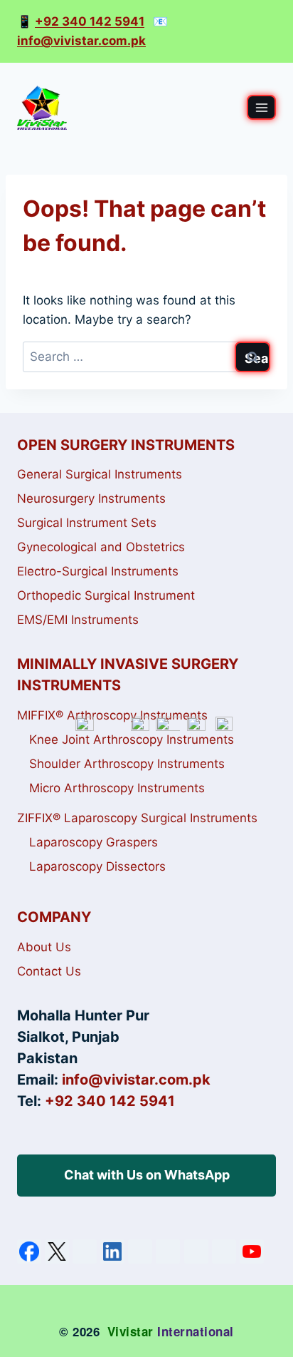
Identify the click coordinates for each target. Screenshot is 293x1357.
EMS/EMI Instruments (78, 620)
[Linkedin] (112, 1251)
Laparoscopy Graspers (93, 842)
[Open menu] (261, 107)
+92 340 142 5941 (89, 21)
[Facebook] (29, 1251)
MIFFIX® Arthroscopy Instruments (112, 715)
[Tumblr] (224, 1251)
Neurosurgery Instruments (91, 498)
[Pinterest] (168, 1251)
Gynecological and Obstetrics (101, 547)
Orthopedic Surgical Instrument (106, 595)
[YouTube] (252, 1251)
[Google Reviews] (140, 1251)
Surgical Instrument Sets (86, 523)
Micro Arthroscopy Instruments (117, 788)
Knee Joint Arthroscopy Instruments (131, 739)
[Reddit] (196, 1251)
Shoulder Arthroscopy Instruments (127, 764)
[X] (57, 1251)
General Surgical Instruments (99, 474)
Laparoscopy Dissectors (97, 866)
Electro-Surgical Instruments (98, 571)
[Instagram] (85, 1251)
